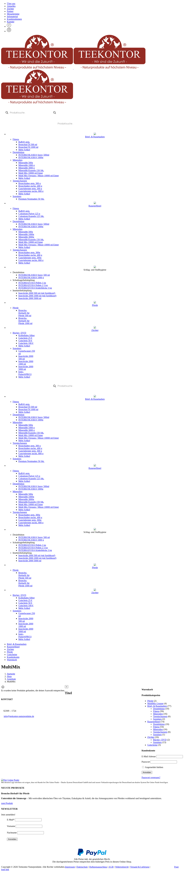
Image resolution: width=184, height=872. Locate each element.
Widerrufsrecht (122, 867)
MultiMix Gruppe (155, 703)
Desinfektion (18, 152)
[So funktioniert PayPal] (92, 855)
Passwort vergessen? (151, 777)
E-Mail (10, 819)
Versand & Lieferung (139, 867)
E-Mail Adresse (149, 756)
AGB (111, 867)
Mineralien (17, 160)
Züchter (150, 737)
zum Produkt (7, 803)
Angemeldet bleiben (153, 767)
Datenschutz (82, 867)
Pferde (16, 308)
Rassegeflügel (153, 721)
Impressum (70, 867)
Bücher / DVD (19, 333)
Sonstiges (17, 196)
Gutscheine (152, 745)
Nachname (12, 832)
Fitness (16, 139)
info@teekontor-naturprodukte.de (19, 716)
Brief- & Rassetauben (157, 706)
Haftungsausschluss (98, 867)
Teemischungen (20, 181)
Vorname (11, 826)
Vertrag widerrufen (162, 867)
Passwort (146, 762)
